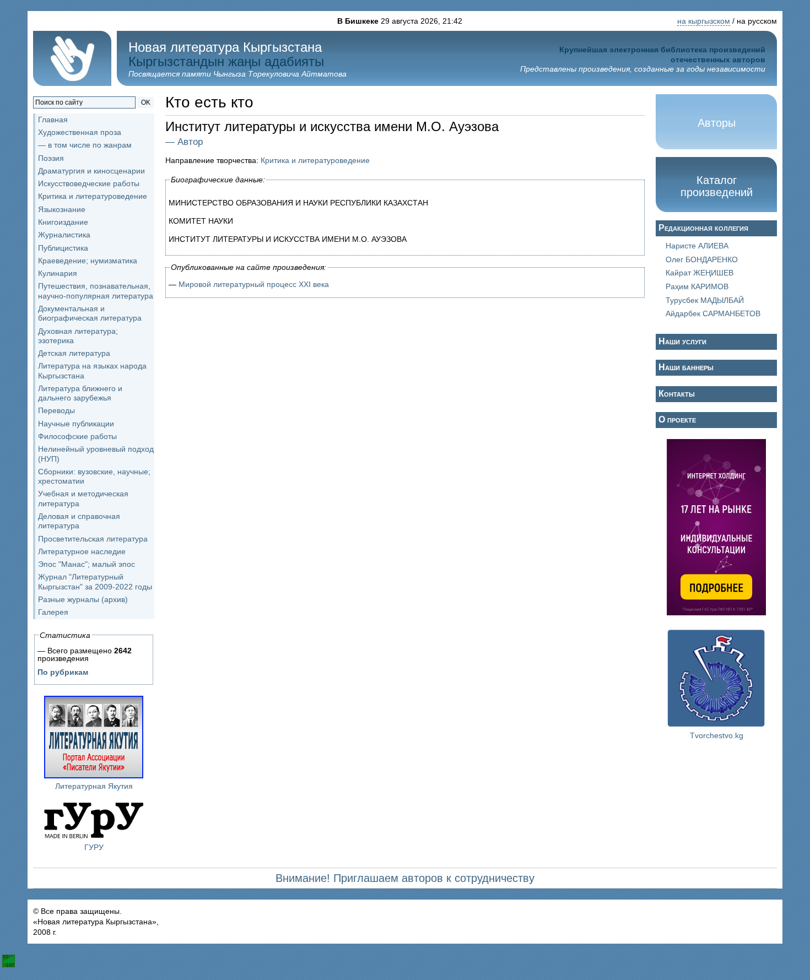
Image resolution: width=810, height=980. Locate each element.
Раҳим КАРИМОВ (697, 286)
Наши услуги (682, 341)
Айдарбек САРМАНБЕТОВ (713, 313)
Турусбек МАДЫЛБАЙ (705, 300)
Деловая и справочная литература (79, 521)
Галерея (53, 612)
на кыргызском (703, 21)
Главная (53, 119)
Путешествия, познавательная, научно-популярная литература (95, 290)
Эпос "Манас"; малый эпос (86, 564)
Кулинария (57, 273)
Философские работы (77, 436)
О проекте (677, 419)
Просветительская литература (93, 538)
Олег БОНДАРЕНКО (702, 259)
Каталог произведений (717, 186)
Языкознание (61, 209)
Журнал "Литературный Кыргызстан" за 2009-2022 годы (95, 581)
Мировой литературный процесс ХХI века (254, 284)
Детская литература (74, 353)
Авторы (717, 123)
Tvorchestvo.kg (716, 735)
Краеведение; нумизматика (87, 260)
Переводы (56, 410)
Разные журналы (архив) (83, 599)
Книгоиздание (63, 222)
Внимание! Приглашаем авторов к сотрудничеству (405, 878)
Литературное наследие (82, 551)
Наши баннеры (686, 367)
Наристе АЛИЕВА (697, 245)
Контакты (676, 393)
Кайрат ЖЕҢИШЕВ (699, 272)
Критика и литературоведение (315, 160)
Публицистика (63, 247)
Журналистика (64, 234)
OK (145, 102)
